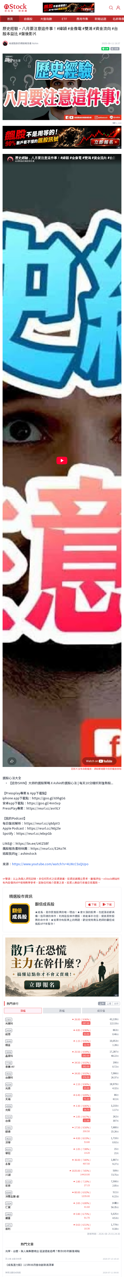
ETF (64, 19)
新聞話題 (100, 19)
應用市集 (82, 19)
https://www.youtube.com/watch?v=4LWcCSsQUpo (50, 864)
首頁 (10, 19)
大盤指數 (46, 19)
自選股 (28, 19)
